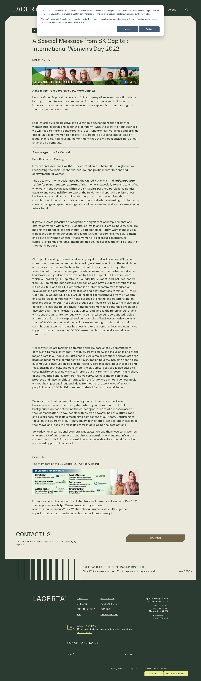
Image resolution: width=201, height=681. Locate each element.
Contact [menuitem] (105, 609)
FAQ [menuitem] (79, 614)
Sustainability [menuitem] (86, 609)
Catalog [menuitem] (82, 598)
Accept (127, 29)
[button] (186, 9)
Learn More (185, 570)
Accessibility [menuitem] (108, 603)
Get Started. (84, 632)
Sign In (134, 668)
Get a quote (154, 673)
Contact (155, 538)
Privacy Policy (144, 14)
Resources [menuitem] (107, 598)
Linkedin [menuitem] (82, 603)
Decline (149, 29)
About (172, 9)
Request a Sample (176, 673)
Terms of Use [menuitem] (109, 614)
